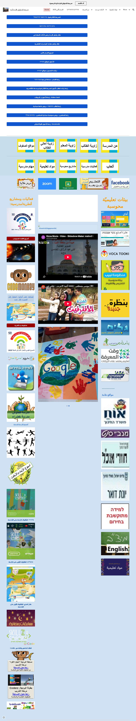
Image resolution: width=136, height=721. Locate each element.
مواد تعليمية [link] (113, 10)
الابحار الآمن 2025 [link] (58, 10)
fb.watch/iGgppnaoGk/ (48, 228)
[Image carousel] (68, 366)
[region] (68, 3)
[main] (21, 201)
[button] (133, 9)
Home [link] (47, 10)
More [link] (125, 10)
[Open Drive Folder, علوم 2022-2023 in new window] (94, 197)
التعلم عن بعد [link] (99, 10)
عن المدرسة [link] (85, 10)
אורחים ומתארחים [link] (73, 10)
